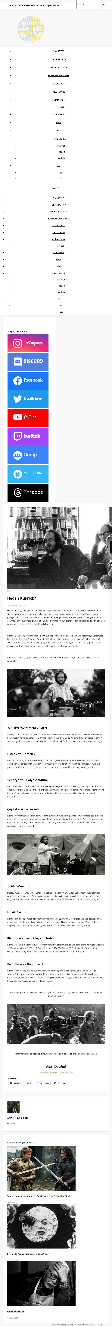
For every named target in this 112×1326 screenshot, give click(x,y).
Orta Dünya (58, 59)
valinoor (55, 1325)
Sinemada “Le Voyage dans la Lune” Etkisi (28, 1253)
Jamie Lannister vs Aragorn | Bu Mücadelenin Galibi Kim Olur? (38, 1196)
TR (58, 165)
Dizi (58, 130)
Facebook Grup (66, 1072)
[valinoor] (30, 37)
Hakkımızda (59, 138)
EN (61, 172)
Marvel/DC (58, 83)
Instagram (44, 1072)
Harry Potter (58, 67)
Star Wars (59, 91)
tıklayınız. (93, 1053)
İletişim (61, 158)
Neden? (50, 1053)
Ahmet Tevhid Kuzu (18, 1118)
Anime (61, 107)
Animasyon (58, 100)
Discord (53, 1072)
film (85, 617)
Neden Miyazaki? (15, 1311)
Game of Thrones (58, 75)
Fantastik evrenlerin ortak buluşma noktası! (37, 5)
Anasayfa (58, 51)
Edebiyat (58, 114)
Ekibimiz (61, 152)
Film (58, 122)
